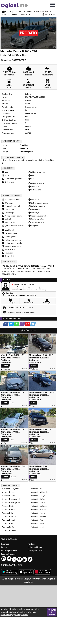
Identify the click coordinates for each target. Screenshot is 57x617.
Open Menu (52, 5)
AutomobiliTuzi (7, 524)
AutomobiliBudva (8, 496)
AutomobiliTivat (37, 520)
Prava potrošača (35, 551)
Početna (17, 12)
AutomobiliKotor (8, 506)
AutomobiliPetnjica (38, 510)
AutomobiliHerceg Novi (11, 503)
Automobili (28, 12)
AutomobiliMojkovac (39, 506)
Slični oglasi (30, 331)
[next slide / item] (54, 33)
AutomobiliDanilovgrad (10, 499)
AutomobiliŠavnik (37, 527)
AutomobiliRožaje (9, 520)
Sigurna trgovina (8, 554)
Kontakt (31, 544)
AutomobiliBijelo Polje (39, 492)
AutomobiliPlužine (9, 517)
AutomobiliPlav (8, 513)
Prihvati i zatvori (51, 612)
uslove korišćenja (7, 615)
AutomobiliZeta (8, 527)
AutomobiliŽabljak (9, 531)
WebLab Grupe (23, 579)
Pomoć (4, 547)
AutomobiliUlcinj (37, 524)
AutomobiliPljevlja (38, 513)
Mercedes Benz (42, 12)
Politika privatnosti (9, 551)
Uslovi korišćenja (35, 547)
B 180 (4, 14)
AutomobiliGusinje (38, 499)
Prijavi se (5, 544)
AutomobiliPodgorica (39, 517)
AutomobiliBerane (9, 492)
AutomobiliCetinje (38, 496)
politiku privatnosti (21, 615)
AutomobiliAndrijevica (10, 489)
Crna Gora (14, 14)
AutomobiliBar (36, 489)
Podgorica (25, 14)
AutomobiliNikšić (8, 510)
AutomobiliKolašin (38, 503)
